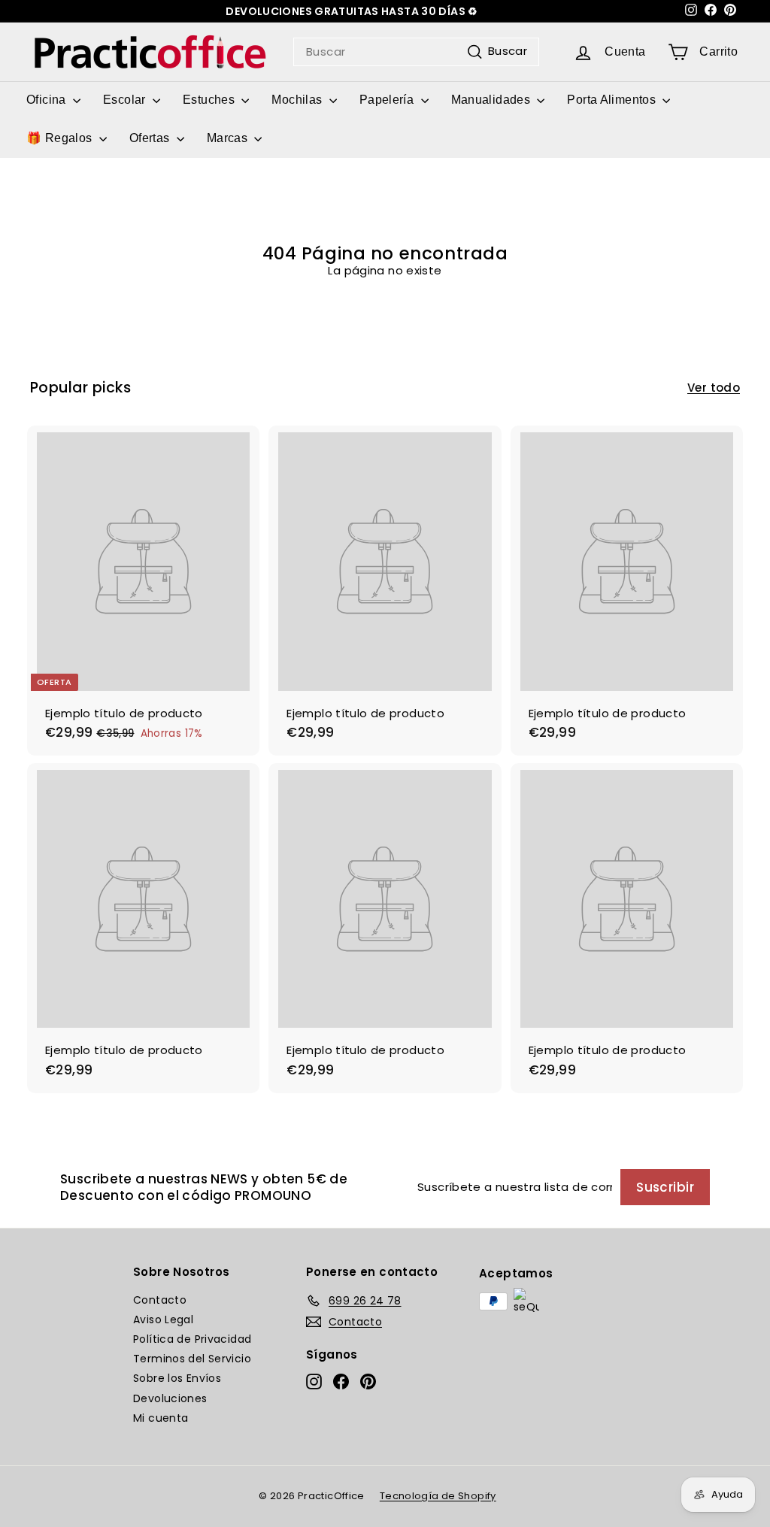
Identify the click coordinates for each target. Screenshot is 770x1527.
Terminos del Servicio (192, 1358)
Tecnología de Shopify (438, 1496)
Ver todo (713, 387)
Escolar (126, 99)
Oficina (47, 99)
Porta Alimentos (613, 99)
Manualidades (492, 99)
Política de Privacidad (192, 1339)
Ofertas (151, 138)
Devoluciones (170, 1398)
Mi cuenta (160, 1418)
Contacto (159, 1299)
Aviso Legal (163, 1319)
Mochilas (298, 99)
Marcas (229, 138)
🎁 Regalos (60, 138)
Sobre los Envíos (177, 1378)
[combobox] (416, 52)
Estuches (210, 99)
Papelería (388, 99)
